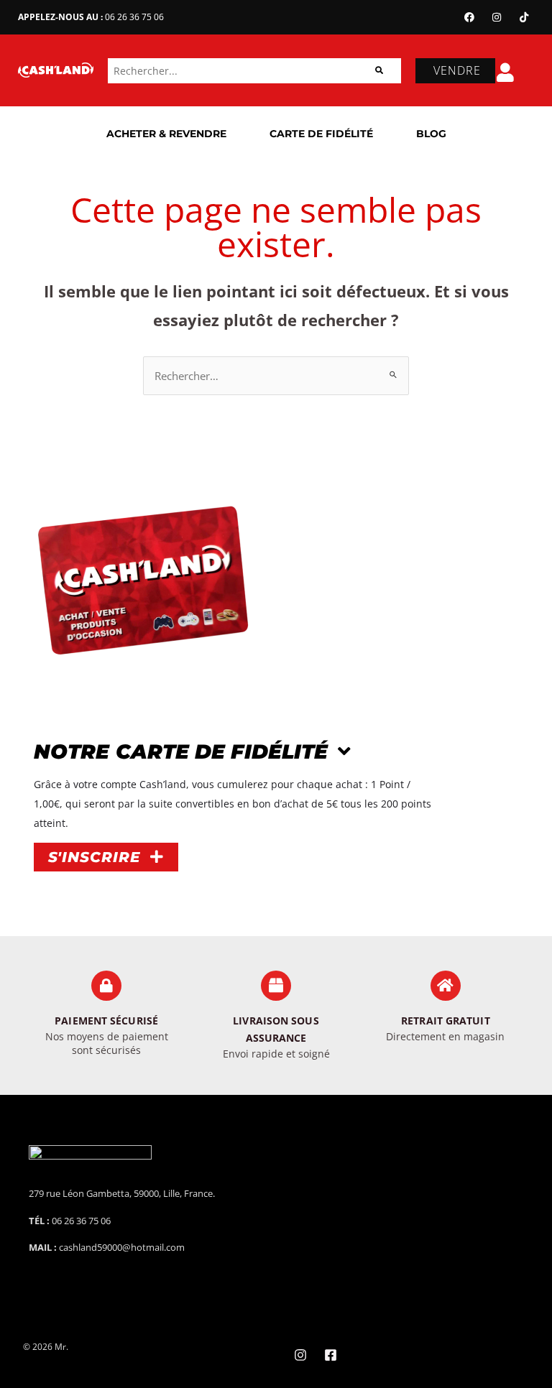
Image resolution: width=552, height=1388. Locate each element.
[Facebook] (469, 17)
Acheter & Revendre (166, 133)
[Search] (379, 70)
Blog (431, 133)
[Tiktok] (524, 17)
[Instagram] (497, 17)
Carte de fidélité (321, 133)
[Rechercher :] (276, 376)
